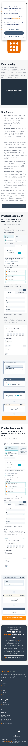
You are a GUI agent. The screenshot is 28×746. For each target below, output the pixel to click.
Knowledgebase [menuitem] (6, 688)
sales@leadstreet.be (7, 723)
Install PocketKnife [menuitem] (7, 697)
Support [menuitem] (4, 690)
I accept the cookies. (14, 33)
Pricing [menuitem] (4, 685)
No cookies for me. (14, 36)
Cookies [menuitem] (4, 702)
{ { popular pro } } (8, 741)
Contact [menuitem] (4, 692)
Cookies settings (14, 29)
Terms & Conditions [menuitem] (7, 706)
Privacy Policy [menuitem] (6, 704)
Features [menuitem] (5, 683)
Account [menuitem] (4, 694)
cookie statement (16, 18)
